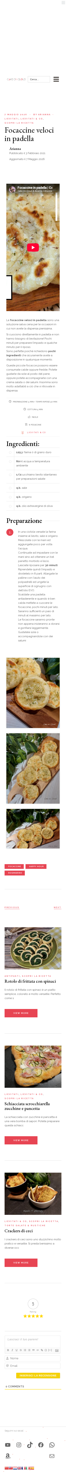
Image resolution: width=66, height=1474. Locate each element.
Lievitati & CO (36, 432)
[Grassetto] (8, 1350)
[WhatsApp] (52, 1445)
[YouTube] (8, 1445)
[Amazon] (8, 1456)
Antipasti (12, 976)
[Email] (52, 1456)
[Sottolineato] (16, 1350)
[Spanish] (32, 1467)
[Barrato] (20, 1350)
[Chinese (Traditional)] (11, 1467)
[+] (50, 1350)
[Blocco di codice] (37, 1350)
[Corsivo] (12, 1350)
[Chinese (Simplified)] (7, 1467)
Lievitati (12, 119)
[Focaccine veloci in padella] (33, 692)
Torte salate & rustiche (25, 1225)
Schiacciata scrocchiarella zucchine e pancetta (27, 1106)
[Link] (42, 1350)
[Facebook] (41, 1445)
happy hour (36, 866)
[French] (23, 1467)
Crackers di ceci (19, 1230)
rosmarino (15, 873)
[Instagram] (19, 1445)
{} (46, 1350)
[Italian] (28, 1467)
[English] (19, 1467)
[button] (63, 3)
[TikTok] (30, 1445)
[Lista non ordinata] (29, 1350)
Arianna (42, 114)
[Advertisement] (33, 34)
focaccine (14, 866)
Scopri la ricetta (19, 123)
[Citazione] (33, 1350)
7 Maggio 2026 (16, 114)
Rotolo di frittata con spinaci (30, 981)
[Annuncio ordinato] (25, 1350)
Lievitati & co (32, 119)
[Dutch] (15, 1467)
